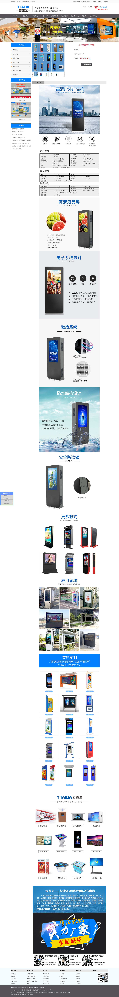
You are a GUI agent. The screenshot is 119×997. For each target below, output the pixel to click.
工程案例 (93, 1)
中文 (84, 6)
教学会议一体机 (74, 16)
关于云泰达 (93, 16)
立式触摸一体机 (31, 978)
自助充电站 (62, 974)
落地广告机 (46, 978)
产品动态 (78, 981)
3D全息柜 (30, 987)
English (90, 6)
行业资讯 (78, 976)
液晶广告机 (54, 16)
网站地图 (106, 1)
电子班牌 (62, 983)
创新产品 (25, 16)
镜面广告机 (46, 974)
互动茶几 (29, 983)
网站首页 (15, 16)
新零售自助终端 (63, 978)
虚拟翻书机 (30, 974)
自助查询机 (62, 981)
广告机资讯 (78, 983)
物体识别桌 (21, 987)
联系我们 (99, 1)
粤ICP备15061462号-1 (46, 990)
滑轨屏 (84, 16)
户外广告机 (46, 981)
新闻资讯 (87, 1)
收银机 (61, 976)
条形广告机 (46, 983)
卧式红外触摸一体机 (32, 981)
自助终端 (35, 16)
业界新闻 (78, 978)
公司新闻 (78, 974)
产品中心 (75, 1)
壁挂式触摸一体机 (31, 976)
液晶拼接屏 (64, 16)
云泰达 (40, 987)
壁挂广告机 (46, 976)
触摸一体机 (45, 16)
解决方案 (81, 1)
